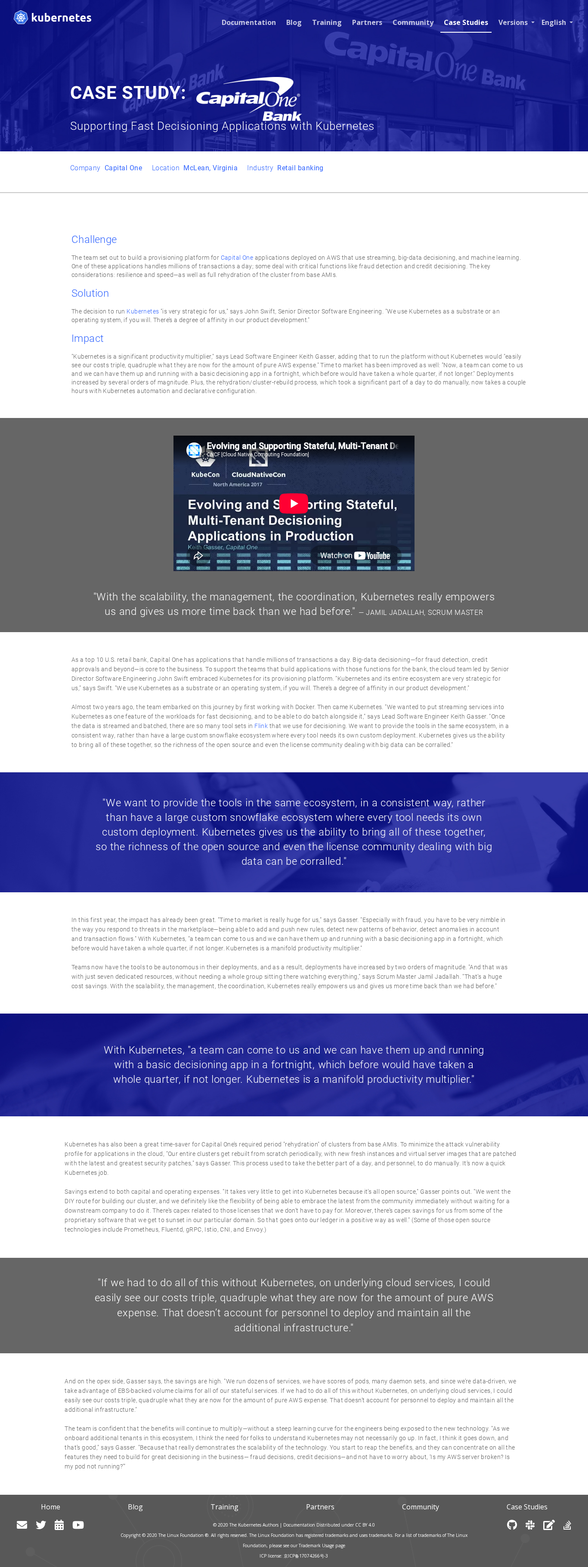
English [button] (555, 22)
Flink (261, 725)
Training (327, 22)
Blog (294, 22)
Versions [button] (513, 22)
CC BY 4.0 (365, 1525)
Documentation (249, 22)
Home (50, 1507)
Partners (367, 22)
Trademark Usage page (322, 1545)
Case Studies (466, 22)
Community (413, 22)
